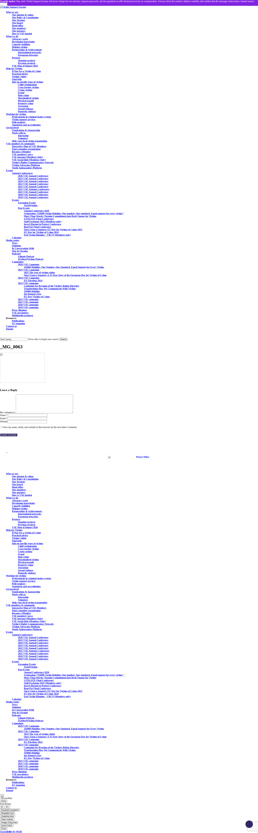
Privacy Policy (142, 457)
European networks (28, 516)
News (14, 704)
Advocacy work (20, 500)
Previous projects (26, 524)
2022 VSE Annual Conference (33, 648)
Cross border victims (28, 549)
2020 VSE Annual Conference (33, 656)
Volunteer (23, 600)
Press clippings (19, 771)
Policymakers (19, 583)
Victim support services (23, 581)
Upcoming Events (27, 664)
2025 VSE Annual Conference (33, 640)
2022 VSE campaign (28, 761)
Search (63, 339)
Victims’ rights (19, 538)
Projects (16, 519)
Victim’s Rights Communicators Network (33, 624)
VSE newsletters (20, 774)
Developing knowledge (23, 503)
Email (3, 418)
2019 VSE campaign (28, 769)
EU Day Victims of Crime (37, 758)
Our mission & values (23, 476)
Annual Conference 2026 (36, 672)
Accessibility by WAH (11, 831)
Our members (19, 490)
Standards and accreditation (26, 586)
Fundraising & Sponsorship (26, 592)
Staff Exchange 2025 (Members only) (42, 683)
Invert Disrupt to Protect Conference (42, 685)
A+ (7, 807)
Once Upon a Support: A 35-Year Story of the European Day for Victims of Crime (65, 736)
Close (3, 4)
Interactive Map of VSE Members (29, 608)
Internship (23, 597)
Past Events (24, 669)
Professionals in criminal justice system (31, 578)
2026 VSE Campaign (28, 726)
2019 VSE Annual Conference (33, 659)
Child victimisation (27, 546)
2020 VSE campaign (28, 766)
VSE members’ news (22, 616)
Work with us (19, 594)
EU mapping (18, 785)
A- (2, 807)
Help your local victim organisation (29, 602)
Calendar (17, 699)
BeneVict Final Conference (37, 688)
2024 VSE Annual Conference (33, 643)
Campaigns (17, 723)
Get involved (12, 589)
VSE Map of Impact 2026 (25, 527)
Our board (17, 484)
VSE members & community (20, 605)
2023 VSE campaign (28, 745)
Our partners (18, 492)
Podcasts (16, 715)
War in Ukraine (20, 712)
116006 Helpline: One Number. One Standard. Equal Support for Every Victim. (64, 728)
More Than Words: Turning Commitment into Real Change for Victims (60, 677)
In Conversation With (23, 710)
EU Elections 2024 (33, 742)
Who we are (12, 473)
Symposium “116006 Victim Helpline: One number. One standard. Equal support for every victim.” (74, 675)
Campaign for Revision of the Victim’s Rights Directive (51, 747)
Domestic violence (27, 573)
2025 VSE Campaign (28, 731)
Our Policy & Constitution (25, 479)
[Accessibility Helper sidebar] (2, 796)
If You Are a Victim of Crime (26, 532)
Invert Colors (6, 825)
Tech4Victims (30, 667)
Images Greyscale (9, 822)
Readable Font (7, 813)
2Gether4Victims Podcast (30, 720)
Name (3, 415)
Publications (18, 782)
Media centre (12, 702)
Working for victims (16, 575)
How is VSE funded (22, 495)
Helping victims (19, 508)
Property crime (25, 565)
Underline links (7, 816)
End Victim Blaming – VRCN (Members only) (47, 696)
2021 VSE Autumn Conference (33, 651)
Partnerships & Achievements (27, 511)
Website (3, 421)
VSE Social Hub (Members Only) (29, 621)
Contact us (11, 787)
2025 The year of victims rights (39, 734)
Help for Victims (14, 530)
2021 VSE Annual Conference (33, 653)
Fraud (21, 554)
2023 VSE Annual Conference (33, 645)
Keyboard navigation (10, 810)
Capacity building (21, 506)
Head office (17, 487)
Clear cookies (7, 819)
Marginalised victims (28, 559)
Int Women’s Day (33, 755)
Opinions (16, 707)
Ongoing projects (26, 522)
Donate (9, 790)
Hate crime (23, 557)
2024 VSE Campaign (28, 739)
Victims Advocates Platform (26, 626)
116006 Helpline (32, 753)
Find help (17, 541)
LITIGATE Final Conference (39, 680)
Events (9, 632)
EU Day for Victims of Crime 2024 (41, 694)
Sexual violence (25, 570)
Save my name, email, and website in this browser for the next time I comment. (40, 427)
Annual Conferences (22, 634)
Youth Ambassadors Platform (27, 629)
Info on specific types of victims (27, 543)
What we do (12, 498)
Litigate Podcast (26, 718)
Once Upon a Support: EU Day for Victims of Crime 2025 (53, 691)
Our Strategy (18, 481)
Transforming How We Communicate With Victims (50, 750)
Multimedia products (22, 777)
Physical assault (26, 562)
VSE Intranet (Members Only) (27, 618)
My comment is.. (8, 412)
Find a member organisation (26, 610)
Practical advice (20, 535)
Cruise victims (25, 551)
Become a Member (21, 613)
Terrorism (23, 567)
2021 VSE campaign (28, 763)
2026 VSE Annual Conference (33, 637)
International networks (29, 514)
